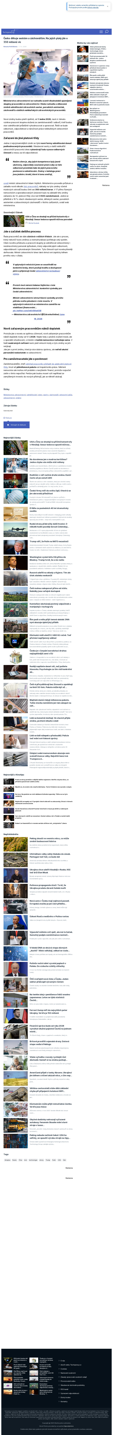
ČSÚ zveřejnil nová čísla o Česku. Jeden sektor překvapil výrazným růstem (49, 980)
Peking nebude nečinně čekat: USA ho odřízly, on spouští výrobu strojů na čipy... (50, 1136)
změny (18, 398)
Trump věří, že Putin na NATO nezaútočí (49, 541)
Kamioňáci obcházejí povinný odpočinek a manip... (47, 1385)
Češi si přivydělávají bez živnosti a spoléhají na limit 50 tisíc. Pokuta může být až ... (51, 685)
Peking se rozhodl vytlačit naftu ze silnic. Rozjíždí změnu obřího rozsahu (99, 166)
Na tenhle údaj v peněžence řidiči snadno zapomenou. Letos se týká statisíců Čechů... (50, 997)
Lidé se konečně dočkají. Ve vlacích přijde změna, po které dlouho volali (50, 719)
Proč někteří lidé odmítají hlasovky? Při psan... (20, 1366)
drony (41, 1160)
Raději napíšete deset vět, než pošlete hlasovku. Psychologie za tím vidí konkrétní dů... (51, 669)
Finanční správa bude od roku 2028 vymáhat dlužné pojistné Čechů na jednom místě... (50, 1029)
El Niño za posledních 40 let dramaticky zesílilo (49, 509)
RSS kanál (64, 1389)
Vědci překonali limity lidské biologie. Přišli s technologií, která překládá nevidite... (98, 50)
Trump (48, 1160)
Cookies (64, 1369)
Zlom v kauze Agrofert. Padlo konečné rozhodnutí (98, 151)
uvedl (6, 183)
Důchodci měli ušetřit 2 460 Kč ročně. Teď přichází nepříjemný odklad (50, 636)
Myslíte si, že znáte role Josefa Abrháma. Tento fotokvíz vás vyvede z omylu (43, 787)
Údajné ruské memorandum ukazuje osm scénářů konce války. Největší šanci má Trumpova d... (50, 756)
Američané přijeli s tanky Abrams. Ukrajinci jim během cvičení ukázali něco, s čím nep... (51, 1074)
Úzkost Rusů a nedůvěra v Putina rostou (49, 916)
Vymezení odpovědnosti (70, 1393)
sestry (46, 395)
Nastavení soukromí (68, 1373)
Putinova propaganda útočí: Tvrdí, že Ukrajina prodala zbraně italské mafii (48, 886)
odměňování (32, 395)
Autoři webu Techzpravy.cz (71, 1365)
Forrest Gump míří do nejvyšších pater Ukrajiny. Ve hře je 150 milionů (48, 1011)
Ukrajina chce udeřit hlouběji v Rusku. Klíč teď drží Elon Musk (50, 871)
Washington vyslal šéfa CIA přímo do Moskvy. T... (46, 1392)
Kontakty (64, 1401)
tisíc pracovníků (31, 186)
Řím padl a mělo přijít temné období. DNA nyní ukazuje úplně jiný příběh (49, 621)
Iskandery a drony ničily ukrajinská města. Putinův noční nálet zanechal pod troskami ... (99, 175)
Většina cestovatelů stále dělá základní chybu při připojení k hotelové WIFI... (49, 1089)
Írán (64, 1160)
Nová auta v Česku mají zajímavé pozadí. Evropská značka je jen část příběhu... (49, 902)
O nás (63, 1361)
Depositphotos (69, 1426)
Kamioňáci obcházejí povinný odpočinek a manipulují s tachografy (50, 605)
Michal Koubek (34, 223)
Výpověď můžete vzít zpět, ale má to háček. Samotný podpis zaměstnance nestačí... (51, 933)
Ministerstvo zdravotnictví (15, 395)
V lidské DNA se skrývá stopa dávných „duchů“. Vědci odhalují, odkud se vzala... (50, 949)
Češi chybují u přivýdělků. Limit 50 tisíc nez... (47, 1373)
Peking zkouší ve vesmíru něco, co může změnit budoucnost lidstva (49, 839)
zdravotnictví (9, 398)
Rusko (14, 1160)
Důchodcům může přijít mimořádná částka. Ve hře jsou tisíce (51, 1105)
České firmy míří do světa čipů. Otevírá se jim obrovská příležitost (50, 492)
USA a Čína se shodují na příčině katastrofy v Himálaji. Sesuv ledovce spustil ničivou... (51, 443)
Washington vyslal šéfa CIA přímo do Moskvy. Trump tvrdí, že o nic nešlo (48, 558)
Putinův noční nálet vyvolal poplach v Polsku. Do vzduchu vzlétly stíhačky (48, 964)
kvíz (25, 1160)
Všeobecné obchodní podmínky (73, 1385)
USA (59, 1160)
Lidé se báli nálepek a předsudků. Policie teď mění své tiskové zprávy (49, 737)
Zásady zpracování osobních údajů (74, 1377)
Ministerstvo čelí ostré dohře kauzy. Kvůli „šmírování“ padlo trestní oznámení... (99, 142)
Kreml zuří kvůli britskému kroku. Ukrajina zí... (46, 1366)
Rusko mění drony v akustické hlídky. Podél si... (20, 1392)
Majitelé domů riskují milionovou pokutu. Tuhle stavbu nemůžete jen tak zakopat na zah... (50, 703)
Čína (20, 1160)
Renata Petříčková (10, 46)
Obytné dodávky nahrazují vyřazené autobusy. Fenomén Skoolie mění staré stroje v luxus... (48, 1122)
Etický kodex (66, 1397)
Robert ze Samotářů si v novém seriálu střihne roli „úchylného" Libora (41, 823)
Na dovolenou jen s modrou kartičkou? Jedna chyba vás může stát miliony (48, 460)
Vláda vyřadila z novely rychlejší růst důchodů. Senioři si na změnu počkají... (48, 1058)
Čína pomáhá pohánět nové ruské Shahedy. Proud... (21, 1379)
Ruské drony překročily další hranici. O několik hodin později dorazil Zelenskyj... (49, 525)
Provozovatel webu (68, 1381)
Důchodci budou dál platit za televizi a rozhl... (21, 1360)
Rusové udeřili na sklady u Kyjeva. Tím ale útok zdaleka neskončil (50, 574)
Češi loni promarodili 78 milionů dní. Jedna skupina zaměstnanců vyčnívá (98, 59)
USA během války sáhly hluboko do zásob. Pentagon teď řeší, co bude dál (50, 855)
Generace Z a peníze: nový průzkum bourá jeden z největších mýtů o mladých (99, 69)
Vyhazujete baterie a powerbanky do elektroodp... (46, 1379)
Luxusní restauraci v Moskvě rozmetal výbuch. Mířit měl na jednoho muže (99, 103)
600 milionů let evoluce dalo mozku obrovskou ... (21, 1385)
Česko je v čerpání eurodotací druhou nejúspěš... (46, 1360)
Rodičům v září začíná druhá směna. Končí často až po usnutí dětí (50, 476)
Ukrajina (7, 1160)
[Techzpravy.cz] (10, 32)
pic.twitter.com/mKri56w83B (27, 311)
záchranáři (53, 395)
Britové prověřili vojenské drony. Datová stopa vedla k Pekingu (49, 1042)
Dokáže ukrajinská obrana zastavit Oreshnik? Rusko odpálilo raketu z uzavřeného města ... (99, 86)
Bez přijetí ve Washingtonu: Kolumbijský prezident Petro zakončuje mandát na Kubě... (99, 113)
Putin (54, 1160)
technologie (33, 1160)
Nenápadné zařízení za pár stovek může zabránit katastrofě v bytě (99, 158)
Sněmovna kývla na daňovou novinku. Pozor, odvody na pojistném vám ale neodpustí (99, 123)
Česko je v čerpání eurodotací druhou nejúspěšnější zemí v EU (48, 652)
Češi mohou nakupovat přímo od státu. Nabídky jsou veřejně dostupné (48, 589)
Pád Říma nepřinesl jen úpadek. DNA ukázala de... (20, 1373)
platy (40, 395)
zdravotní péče (65, 395)
